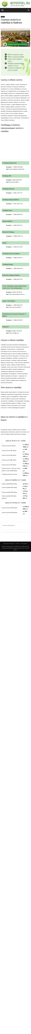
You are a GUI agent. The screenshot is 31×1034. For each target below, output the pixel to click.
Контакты (17, 543)
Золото (2, 16)
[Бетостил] (15, 4)
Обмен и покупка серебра (16, 56)
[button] (28, 10)
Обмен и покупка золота (15, 54)
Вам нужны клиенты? (9, 543)
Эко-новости (24, 543)
